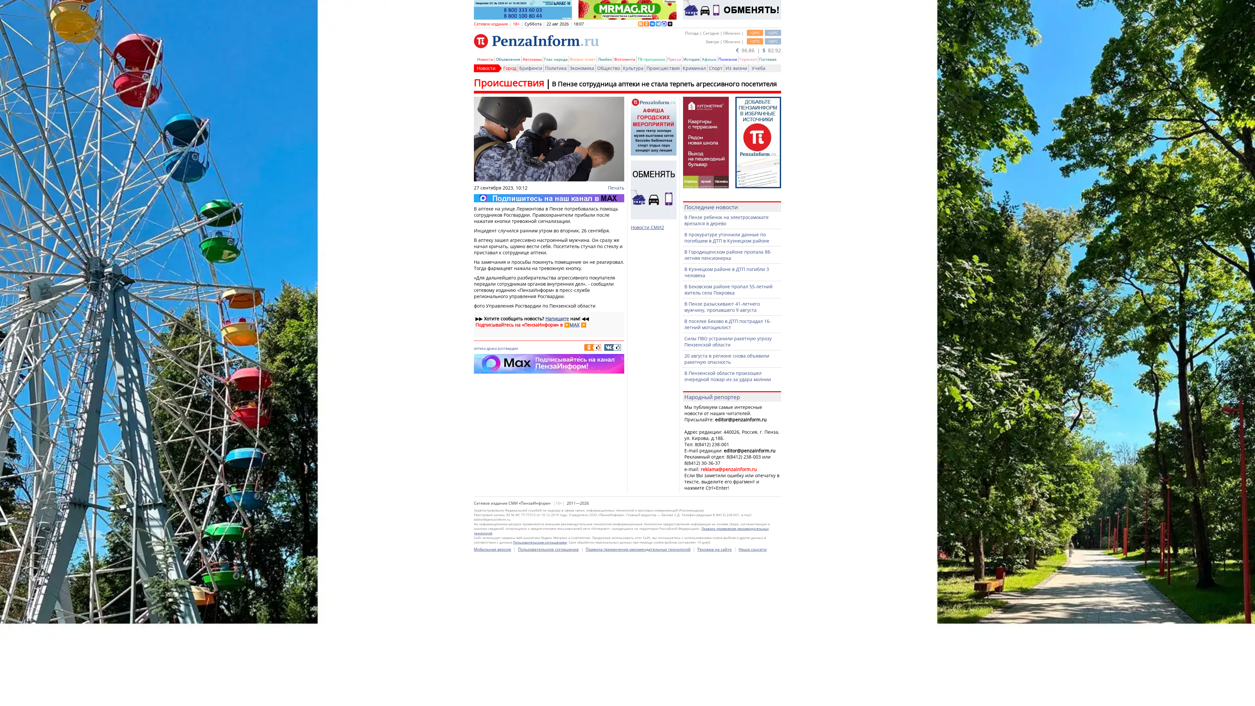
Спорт (716, 68)
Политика (556, 68)
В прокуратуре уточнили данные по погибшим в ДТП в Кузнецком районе (726, 237)
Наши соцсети (753, 549)
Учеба (758, 68)
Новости (485, 59)
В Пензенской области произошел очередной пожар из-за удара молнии (727, 376)
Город (509, 68)
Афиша (709, 59)
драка (492, 348)
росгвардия (508, 348)
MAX (574, 325)
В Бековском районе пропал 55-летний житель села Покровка (728, 289)
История (691, 59)
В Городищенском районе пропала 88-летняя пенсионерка (728, 255)
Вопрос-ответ (583, 59)
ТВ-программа (651, 59)
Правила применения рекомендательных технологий (638, 549)
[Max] (549, 198)
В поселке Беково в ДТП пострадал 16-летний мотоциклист (727, 324)
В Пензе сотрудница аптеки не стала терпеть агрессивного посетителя (664, 83)
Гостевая (768, 59)
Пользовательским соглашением (540, 542)
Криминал (694, 68)
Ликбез (605, 59)
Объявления (508, 59)
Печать (616, 188)
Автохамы (532, 59)
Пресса (674, 59)
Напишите (557, 318)
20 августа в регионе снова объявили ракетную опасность (726, 359)
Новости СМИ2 (647, 227)
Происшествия (663, 68)
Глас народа (556, 59)
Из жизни (736, 68)
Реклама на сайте (714, 549)
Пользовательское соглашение (548, 549)
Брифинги (530, 68)
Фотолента (624, 59)
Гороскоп (748, 59)
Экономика (582, 68)
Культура (633, 68)
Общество (608, 68)
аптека (480, 348)
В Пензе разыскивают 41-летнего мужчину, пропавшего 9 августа (722, 307)
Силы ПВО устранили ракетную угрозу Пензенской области (728, 341)
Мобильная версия (492, 549)
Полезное (727, 59)
